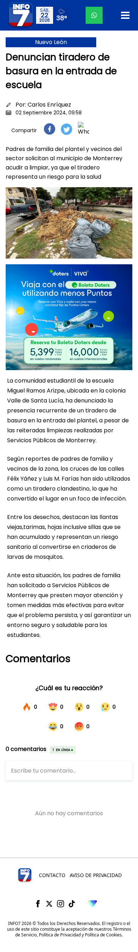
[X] (49, 903)
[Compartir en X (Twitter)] (66, 129)
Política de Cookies (103, 935)
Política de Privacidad (60, 935)
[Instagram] (60, 903)
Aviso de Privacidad (96, 875)
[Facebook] (37, 903)
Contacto (52, 875)
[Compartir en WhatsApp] (83, 129)
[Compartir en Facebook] (49, 129)
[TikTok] (71, 903)
